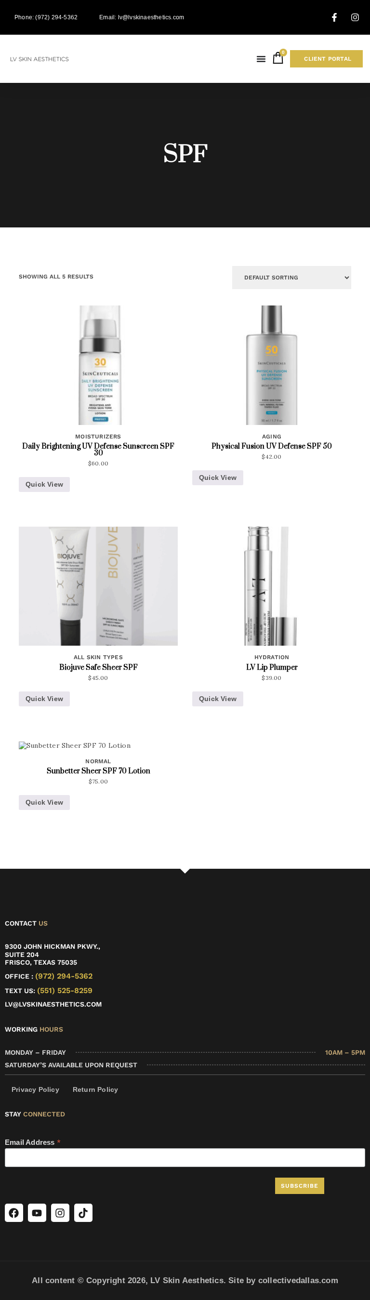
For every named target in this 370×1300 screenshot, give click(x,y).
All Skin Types (98, 657)
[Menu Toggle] (261, 59)
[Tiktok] (83, 1213)
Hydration (272, 657)
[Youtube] (37, 1213)
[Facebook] (14, 1213)
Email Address (33, 1142)
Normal (98, 761)
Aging (271, 436)
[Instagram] (60, 1213)
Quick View (44, 484)
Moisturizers (98, 436)
